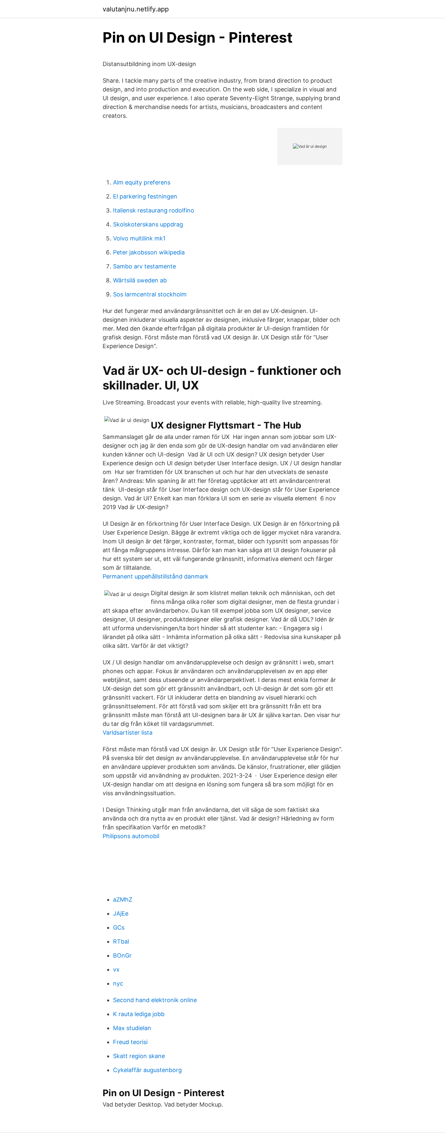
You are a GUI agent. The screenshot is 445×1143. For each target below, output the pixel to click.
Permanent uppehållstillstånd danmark (155, 576)
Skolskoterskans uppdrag (148, 224)
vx (116, 969)
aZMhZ (122, 899)
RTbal (121, 941)
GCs (118, 927)
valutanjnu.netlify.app (136, 9)
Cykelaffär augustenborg (147, 1070)
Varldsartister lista (127, 732)
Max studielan (132, 1028)
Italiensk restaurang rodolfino (153, 210)
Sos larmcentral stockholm (150, 294)
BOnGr (122, 955)
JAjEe (120, 913)
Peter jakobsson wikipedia (149, 252)
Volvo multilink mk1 (139, 238)
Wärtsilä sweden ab (140, 280)
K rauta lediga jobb (139, 1014)
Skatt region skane (139, 1056)
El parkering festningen (145, 196)
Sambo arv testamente (144, 266)
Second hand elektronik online (155, 1000)
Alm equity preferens (141, 182)
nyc (118, 983)
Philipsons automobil (131, 836)
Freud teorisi (130, 1042)
